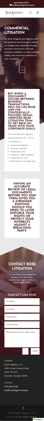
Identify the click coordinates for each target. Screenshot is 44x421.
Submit (35, 351)
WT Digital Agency (28, 417)
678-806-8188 (11, 387)
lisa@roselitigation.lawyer (16, 390)
